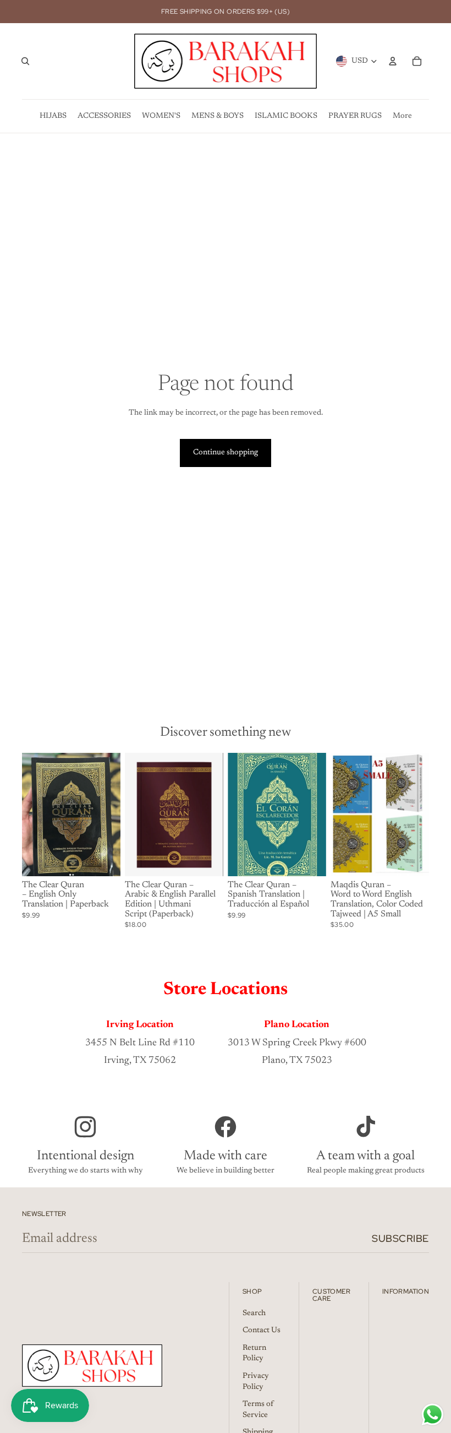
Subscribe (400, 1238)
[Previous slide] (339, 814)
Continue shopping (225, 453)
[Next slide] (420, 814)
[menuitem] (53, 116)
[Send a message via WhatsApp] (433, 1414)
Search (254, 1313)
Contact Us (261, 1330)
